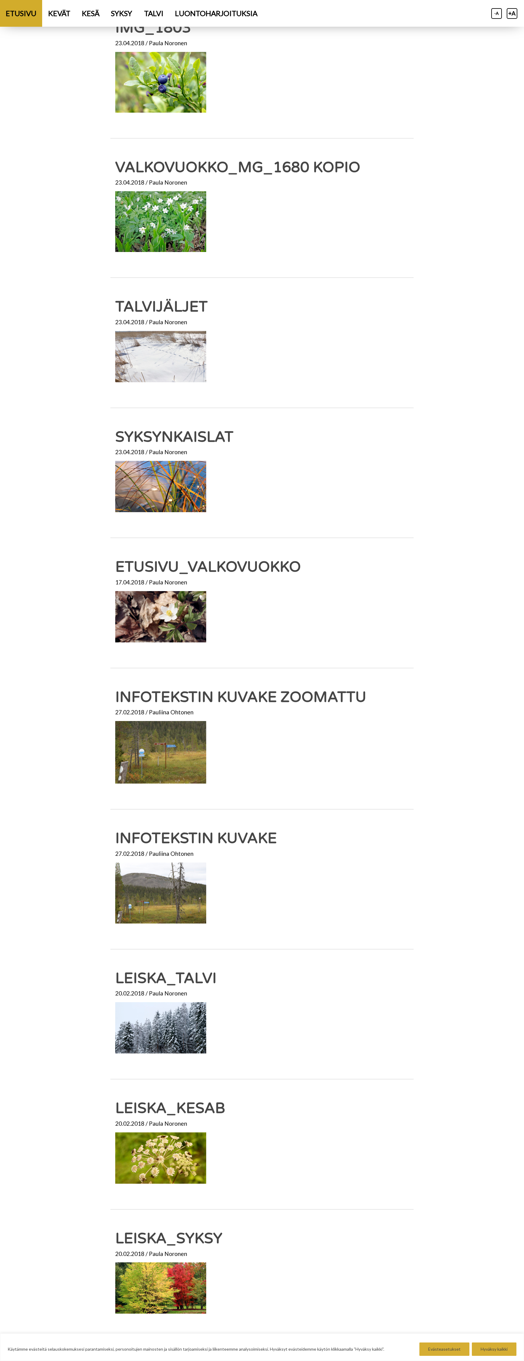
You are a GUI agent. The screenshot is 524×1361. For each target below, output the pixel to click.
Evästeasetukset (444, 1349)
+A (512, 13)
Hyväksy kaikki (494, 1349)
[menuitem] (21, 13)
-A (496, 13)
